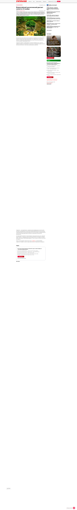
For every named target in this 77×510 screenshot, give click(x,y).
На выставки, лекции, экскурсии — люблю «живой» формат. (26, 252)
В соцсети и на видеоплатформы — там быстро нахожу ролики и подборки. (28, 250)
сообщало (33, 240)
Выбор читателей (53, 5)
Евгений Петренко (22, 10)
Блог (34, 1)
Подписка (44, 1)
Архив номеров (38, 1)
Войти (59, 1)
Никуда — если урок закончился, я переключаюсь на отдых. (26, 254)
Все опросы (18, 261)
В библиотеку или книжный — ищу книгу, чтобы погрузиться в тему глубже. (28, 253)
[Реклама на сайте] (74, 508)
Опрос (48, 60)
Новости (30, 1)
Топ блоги (49, 33)
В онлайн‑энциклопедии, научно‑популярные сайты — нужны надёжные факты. (29, 251)
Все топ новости (49, 30)
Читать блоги (50, 57)
